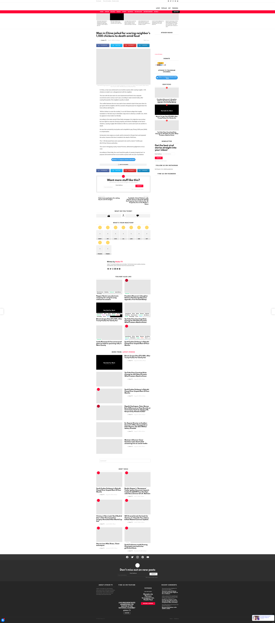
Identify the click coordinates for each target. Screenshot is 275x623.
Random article (115, 1)
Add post (176, 11)
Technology (138, 11)
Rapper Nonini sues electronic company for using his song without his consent (107, 297)
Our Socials (98, 1)
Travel (104, 316)
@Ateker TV (127, 610)
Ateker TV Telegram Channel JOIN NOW (124, 159)
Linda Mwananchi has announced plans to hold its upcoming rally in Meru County (109, 343)
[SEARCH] (164, 11)
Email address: (119, 185)
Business (130, 11)
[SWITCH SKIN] (162, 11)
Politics (112, 11)
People (119, 11)
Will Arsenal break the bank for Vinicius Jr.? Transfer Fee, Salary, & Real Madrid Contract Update (136, 517)
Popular (164, 8)
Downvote (137, 216)
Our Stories (108, 315)
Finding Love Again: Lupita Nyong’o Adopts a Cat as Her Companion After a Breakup (170, 601)
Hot (169, 8)
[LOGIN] (169, 11)
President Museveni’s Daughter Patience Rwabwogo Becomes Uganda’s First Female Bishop (102, 23)
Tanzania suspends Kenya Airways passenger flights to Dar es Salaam (170, 592)
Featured (112, 292)
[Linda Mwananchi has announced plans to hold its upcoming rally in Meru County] (144, 16)
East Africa (119, 313)
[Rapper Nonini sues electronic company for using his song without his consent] (109, 287)
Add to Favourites (124, 164)
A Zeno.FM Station (158, 54)
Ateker (107, 11)
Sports (124, 11)
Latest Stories (118, 292)
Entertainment (148, 11)
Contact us (176, 618)
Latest (158, 8)
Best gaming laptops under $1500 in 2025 (169, 608)
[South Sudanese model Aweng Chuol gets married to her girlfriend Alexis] (137, 535)
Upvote (108, 216)
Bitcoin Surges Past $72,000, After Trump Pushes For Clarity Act (116, 22)
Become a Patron (148, 603)
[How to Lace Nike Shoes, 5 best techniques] (109, 534)
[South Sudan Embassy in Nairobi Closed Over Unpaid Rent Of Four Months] (158, 16)
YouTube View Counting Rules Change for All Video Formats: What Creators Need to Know (135, 320)
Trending (175, 8)
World (156, 11)
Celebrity (106, 292)
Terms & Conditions (107, 1)
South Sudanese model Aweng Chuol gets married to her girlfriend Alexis (135, 546)
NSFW (103, 315)
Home (101, 11)
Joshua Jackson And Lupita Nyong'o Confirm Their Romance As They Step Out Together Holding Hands (170, 597)
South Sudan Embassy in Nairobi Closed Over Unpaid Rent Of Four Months (136, 343)
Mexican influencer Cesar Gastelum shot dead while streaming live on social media (135, 441)
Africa (105, 313)
